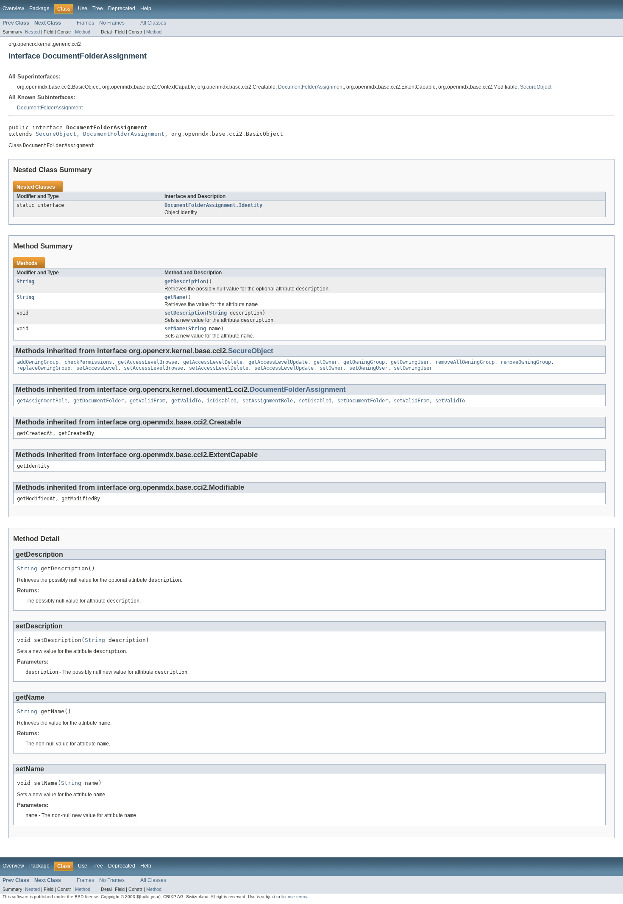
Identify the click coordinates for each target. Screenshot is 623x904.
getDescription (185, 282)
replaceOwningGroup (43, 368)
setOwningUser (368, 368)
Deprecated (121, 8)
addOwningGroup (37, 362)
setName (174, 329)
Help (145, 8)
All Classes (153, 23)
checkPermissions (88, 362)
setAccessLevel (97, 368)
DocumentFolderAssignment (311, 87)
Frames (85, 23)
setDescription (185, 313)
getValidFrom (147, 401)
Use (82, 8)
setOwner (331, 368)
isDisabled (221, 401)
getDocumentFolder (98, 401)
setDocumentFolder (362, 401)
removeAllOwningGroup (465, 362)
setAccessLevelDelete (218, 368)
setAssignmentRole (267, 401)
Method (82, 31)
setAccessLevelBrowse (153, 368)
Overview (13, 8)
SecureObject (535, 87)
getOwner (325, 362)
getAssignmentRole (42, 401)
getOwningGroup (364, 362)
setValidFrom (411, 401)
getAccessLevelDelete (212, 362)
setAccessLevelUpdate (284, 368)
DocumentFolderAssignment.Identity (213, 205)
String (25, 282)
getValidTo (186, 401)
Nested (32, 31)
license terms (294, 896)
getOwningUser (410, 362)
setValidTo (450, 401)
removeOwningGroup (526, 362)
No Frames (112, 23)
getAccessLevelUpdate (278, 362)
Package (39, 8)
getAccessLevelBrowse (147, 362)
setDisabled (315, 401)
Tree (97, 8)
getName (174, 297)
